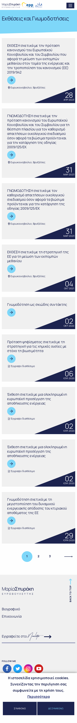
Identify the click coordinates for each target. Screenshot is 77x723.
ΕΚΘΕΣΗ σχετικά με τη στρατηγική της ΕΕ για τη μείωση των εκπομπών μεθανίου (38, 256)
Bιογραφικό (11, 609)
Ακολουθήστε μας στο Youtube (38, 668)
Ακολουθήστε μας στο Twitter (17, 668)
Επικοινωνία (11, 616)
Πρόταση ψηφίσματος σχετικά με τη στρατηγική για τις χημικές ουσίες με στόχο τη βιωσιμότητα (36, 346)
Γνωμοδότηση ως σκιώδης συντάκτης (37, 304)
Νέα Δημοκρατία (39, 5)
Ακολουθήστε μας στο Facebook (7, 668)
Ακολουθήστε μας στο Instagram (28, 668)
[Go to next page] (68, 556)
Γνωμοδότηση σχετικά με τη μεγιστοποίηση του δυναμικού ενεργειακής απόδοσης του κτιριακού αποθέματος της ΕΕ (37, 506)
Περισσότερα (38, 696)
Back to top (70, 593)
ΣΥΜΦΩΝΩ (20, 708)
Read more (11, 80)
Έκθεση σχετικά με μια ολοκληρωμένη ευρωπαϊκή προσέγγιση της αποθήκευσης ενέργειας (37, 399)
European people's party (28, 5)
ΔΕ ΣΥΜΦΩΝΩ (55, 708)
